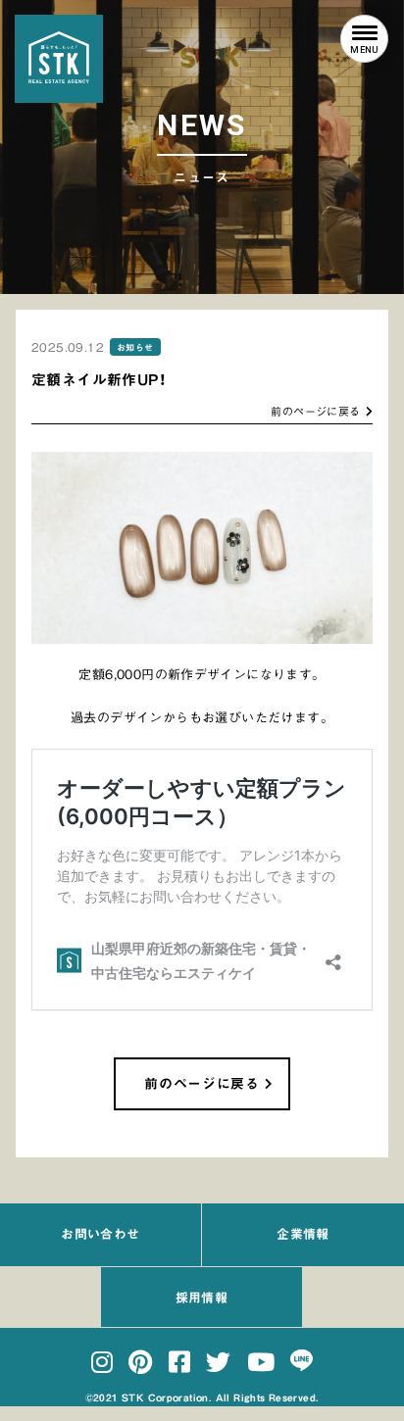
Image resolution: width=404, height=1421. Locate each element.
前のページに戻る (315, 411)
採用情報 (202, 1298)
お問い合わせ (100, 1234)
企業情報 (303, 1234)
